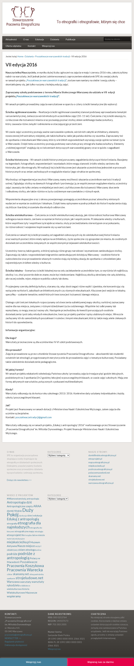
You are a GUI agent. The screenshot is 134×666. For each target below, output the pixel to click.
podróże (12, 554)
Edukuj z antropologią (23, 519)
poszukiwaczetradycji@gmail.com (34, 417)
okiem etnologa (27, 549)
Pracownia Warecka (25, 569)
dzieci (30, 515)
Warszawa (13, 581)
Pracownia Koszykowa (25, 565)
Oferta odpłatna (13, 46)
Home (20, 56)
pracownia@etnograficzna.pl (18, 634)
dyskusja (23, 516)
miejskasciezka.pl (96, 465)
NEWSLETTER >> (13, 638)
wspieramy (14, 596)
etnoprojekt (14, 534)
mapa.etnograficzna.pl (98, 462)
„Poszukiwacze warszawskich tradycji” (46, 80)
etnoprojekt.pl (95, 458)
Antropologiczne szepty (20, 506)
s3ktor (9, 574)
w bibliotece (25, 586)
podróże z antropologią (21, 555)
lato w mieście (38, 535)
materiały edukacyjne (16, 539)
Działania (54, 39)
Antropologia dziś (19, 502)
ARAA (37, 506)
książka (28, 535)
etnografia (12, 523)
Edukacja (39, 39)
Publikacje (70, 39)
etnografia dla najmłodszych (24, 525)
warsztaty (25, 581)
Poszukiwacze (28, 562)
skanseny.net (94, 476)
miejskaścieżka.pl (18, 542)
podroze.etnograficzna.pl (100, 469)
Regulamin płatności (14, 641)
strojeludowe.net (96, 479)
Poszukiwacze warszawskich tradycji (52, 56)
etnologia (39, 531)
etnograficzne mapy (24, 531)
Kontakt (31, 46)
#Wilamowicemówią (16, 498)
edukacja (37, 515)
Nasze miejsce (26, 546)
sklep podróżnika (36, 574)
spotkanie (11, 578)
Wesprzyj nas (48, 46)
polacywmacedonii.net (99, 472)
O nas (26, 39)
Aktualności (11, 39)
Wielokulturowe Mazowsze (22, 592)
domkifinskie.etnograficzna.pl (102, 455)
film (23, 535)
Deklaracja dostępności (16, 645)
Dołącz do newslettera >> (19, 480)
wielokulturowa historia (18, 589)
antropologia (33, 498)
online (38, 550)
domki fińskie (14, 510)
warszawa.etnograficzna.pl (101, 483)
